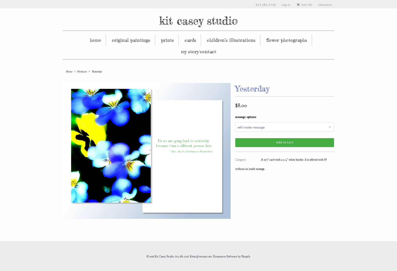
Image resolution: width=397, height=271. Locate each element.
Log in (286, 4)
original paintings (131, 40)
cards (190, 40)
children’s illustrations (231, 40)
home (95, 40)
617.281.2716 (266, 4)
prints (167, 40)
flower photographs (286, 40)
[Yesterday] (147, 151)
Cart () (306, 4)
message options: (245, 117)
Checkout (325, 4)
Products (82, 71)
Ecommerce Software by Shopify (231, 256)
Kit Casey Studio (198, 20)
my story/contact (198, 51)
